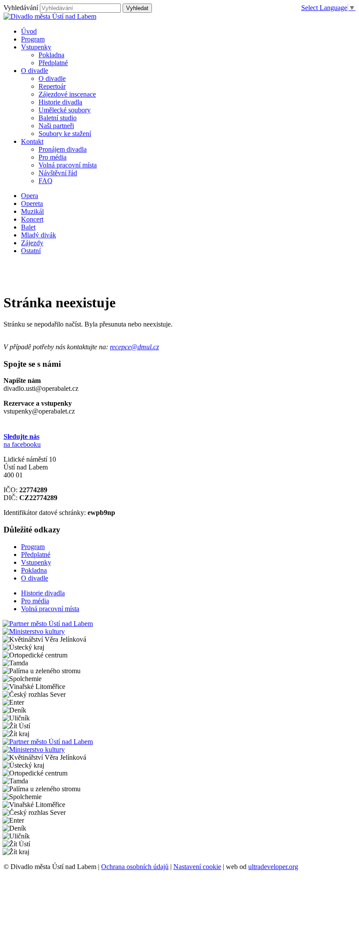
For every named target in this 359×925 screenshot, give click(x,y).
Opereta (32, 203)
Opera (29, 195)
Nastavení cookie (197, 866)
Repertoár (52, 86)
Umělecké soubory (65, 110)
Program (33, 546)
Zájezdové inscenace (67, 94)
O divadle (52, 78)
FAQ (46, 180)
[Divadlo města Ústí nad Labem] (50, 16)
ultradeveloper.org (273, 866)
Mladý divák (38, 235)
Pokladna (51, 55)
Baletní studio (58, 118)
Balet (28, 227)
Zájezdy (32, 243)
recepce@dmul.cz (134, 347)
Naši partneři (56, 125)
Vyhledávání (21, 7)
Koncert (32, 219)
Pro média (53, 157)
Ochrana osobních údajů (135, 866)
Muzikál (32, 211)
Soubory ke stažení (65, 133)
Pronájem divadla (63, 149)
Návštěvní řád (58, 173)
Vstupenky (36, 562)
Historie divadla (60, 102)
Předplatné (53, 62)
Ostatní (31, 250)
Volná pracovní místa (68, 165)
